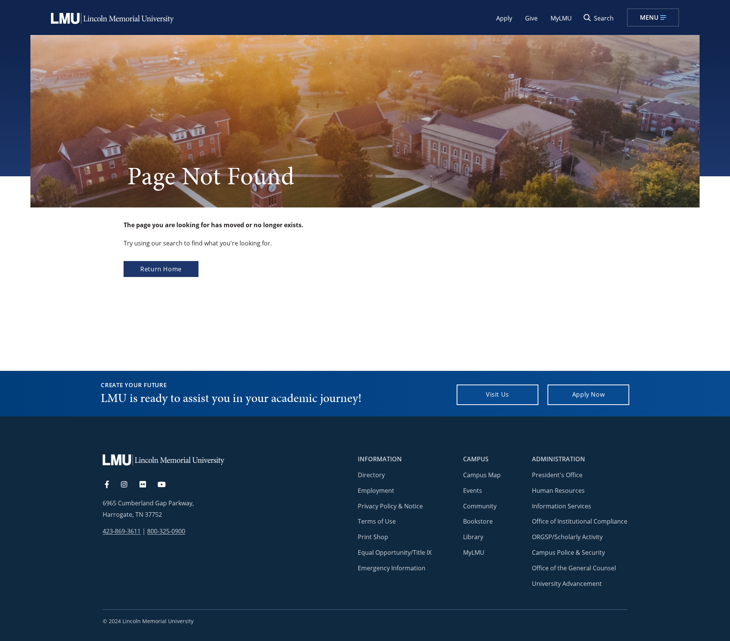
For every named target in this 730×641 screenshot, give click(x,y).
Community (480, 506)
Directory (371, 475)
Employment (376, 490)
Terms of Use (377, 521)
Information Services (561, 506)
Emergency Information (391, 568)
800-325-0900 (166, 531)
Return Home (161, 269)
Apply (504, 18)
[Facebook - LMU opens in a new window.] (111, 485)
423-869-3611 (122, 531)
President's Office (557, 475)
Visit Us (497, 394)
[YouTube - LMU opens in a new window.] (166, 485)
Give (531, 18)
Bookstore (478, 521)
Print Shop (373, 537)
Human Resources (558, 490)
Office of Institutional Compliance (579, 521)
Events (472, 490)
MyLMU (561, 18)
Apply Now (588, 394)
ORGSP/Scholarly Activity (567, 537)
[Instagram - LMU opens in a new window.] (128, 485)
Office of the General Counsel (574, 568)
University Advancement (567, 583)
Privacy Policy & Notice (390, 506)
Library (473, 537)
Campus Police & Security (568, 552)
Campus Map (482, 475)
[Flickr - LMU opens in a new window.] (147, 485)
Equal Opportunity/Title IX (395, 552)
